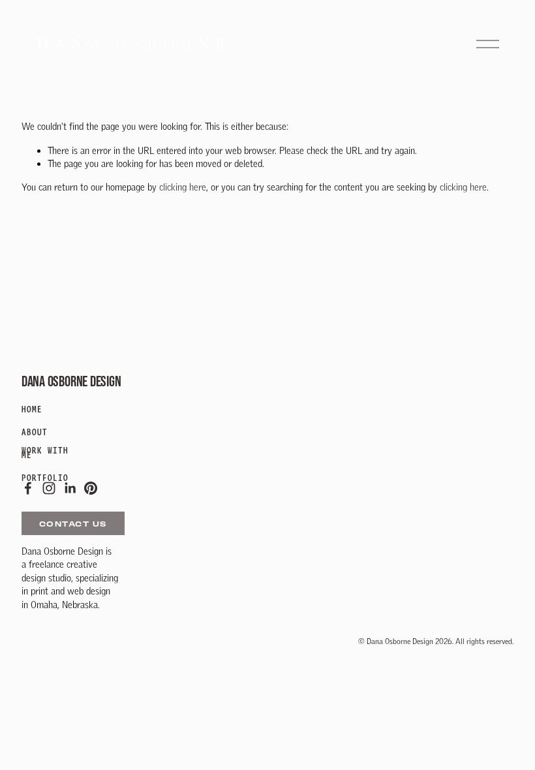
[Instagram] (48, 488)
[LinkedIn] (69, 488)
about (35, 432)
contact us (73, 524)
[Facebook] (28, 488)
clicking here (182, 186)
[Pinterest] (90, 488)
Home (32, 409)
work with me (45, 452)
